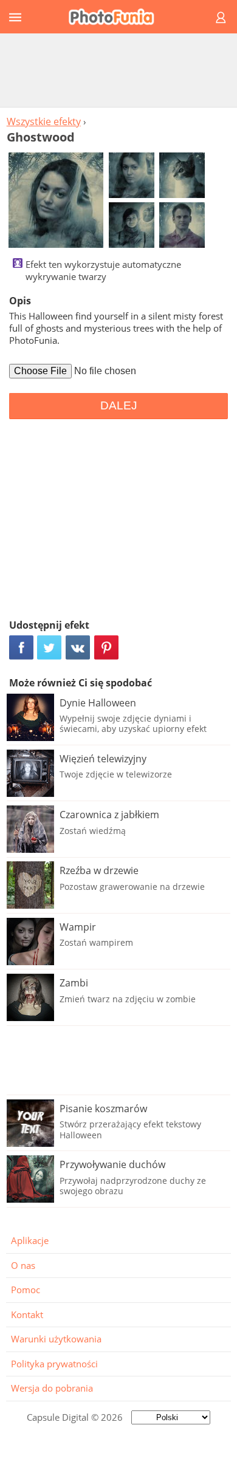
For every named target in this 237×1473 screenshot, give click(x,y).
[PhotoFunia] (116, 16)
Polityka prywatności (54, 1364)
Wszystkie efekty (44, 121)
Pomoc (25, 1289)
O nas (23, 1265)
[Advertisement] (118, 69)
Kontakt (27, 1314)
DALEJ (118, 405)
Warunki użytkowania (56, 1339)
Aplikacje (30, 1240)
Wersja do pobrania (52, 1388)
